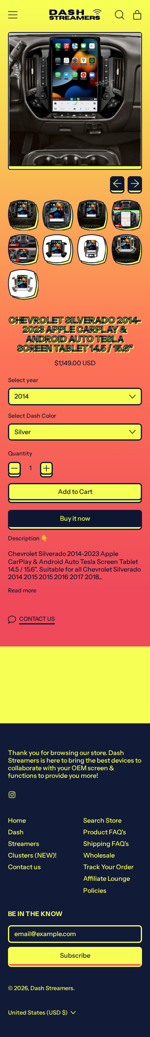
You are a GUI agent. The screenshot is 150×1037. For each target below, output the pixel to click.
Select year (23, 380)
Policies (94, 890)
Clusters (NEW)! (32, 855)
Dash (16, 832)
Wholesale (99, 855)
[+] (46, 468)
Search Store (102, 820)
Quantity (20, 453)
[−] (14, 468)
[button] (119, 14)
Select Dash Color (32, 416)
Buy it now (75, 518)
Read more (22, 590)
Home (17, 820)
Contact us (24, 867)
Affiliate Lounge (106, 878)
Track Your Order (108, 867)
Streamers (23, 844)
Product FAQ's (104, 832)
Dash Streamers (51, 988)
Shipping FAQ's (106, 844)
